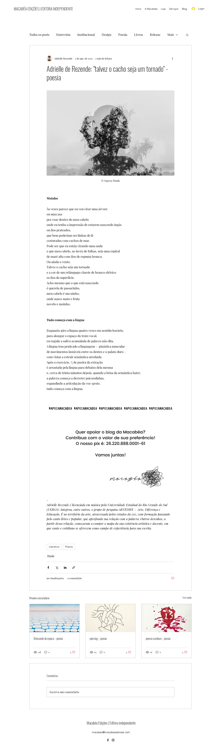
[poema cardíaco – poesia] (166, 618)
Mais (170, 34)
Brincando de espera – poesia (48, 638)
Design (106, 34)
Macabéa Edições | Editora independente (111, 723)
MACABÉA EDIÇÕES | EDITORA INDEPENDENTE (43, 8)
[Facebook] (108, 740)
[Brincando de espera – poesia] (54, 618)
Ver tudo (187, 597)
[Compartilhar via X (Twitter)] (56, 567)
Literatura (54, 546)
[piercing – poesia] (111, 618)
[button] (187, 34)
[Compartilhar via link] (73, 567)
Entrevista (63, 34)
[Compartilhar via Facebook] (48, 567)
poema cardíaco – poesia (158, 638)
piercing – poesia (98, 638)
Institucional (86, 34)
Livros (138, 34)
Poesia (122, 34)
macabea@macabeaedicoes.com (111, 732)
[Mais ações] (172, 58)
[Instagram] (113, 740)
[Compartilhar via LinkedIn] (65, 567)
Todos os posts (39, 34)
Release (155, 34)
